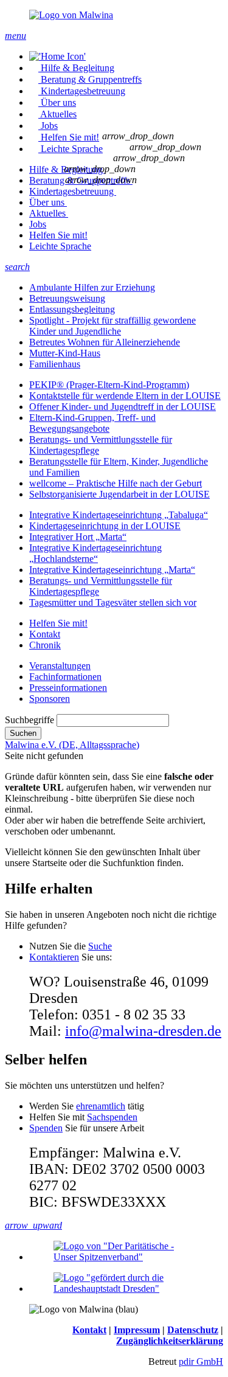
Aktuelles (58, 114)
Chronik (45, 645)
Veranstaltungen (60, 666)
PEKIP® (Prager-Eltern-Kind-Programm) (109, 385)
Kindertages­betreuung (83, 91)
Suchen (23, 733)
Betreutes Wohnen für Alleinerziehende (104, 342)
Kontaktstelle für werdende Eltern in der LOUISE (125, 395)
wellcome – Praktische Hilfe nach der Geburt (115, 483)
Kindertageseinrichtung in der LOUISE (105, 526)
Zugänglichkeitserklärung (169, 1341)
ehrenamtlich (100, 1106)
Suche (100, 946)
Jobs (49, 125)
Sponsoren (49, 698)
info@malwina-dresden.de (143, 1031)
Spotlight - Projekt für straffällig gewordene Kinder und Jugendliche (112, 325)
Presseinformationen (68, 687)
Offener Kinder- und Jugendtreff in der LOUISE (122, 406)
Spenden (46, 1128)
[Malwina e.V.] (114, 15)
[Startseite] (57, 56)
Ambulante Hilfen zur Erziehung (92, 287)
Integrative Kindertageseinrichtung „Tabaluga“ (118, 515)
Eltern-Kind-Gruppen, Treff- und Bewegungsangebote (92, 423)
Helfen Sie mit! (70, 137)
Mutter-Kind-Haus (64, 353)
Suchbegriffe (29, 720)
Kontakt (44, 634)
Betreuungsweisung (67, 298)
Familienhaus (54, 364)
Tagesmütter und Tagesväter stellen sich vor (112, 602)
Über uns (58, 102)
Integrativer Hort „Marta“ (77, 537)
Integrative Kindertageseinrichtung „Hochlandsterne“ (95, 553)
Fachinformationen (65, 676)
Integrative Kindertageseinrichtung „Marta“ (112, 569)
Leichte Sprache (72, 149)
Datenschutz (192, 1330)
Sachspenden (112, 1117)
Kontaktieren (54, 957)
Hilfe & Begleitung (77, 68)
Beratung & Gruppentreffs (91, 79)
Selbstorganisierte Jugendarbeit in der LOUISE (119, 494)
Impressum (137, 1330)
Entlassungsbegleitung (72, 309)
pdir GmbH (201, 1361)
